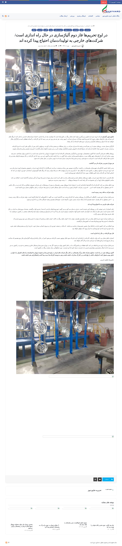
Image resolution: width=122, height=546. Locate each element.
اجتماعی (87, 26)
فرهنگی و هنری (81, 16)
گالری (45, 30)
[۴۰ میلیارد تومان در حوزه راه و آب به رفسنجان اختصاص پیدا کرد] (47, 515)
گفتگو (34, 30)
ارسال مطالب (63, 16)
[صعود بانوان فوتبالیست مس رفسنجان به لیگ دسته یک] (74, 514)
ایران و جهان (68, 30)
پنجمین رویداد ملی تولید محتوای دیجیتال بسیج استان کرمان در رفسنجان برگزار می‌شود (22, 526)
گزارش (40, 30)
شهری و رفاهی (58, 30)
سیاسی (98, 16)
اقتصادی (90, 16)
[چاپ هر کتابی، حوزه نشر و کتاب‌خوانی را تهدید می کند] (102, 515)
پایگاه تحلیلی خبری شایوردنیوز (110, 16)
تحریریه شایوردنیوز (76, 46)
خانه (92, 26)
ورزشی (72, 16)
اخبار (81, 30)
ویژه (51, 30)
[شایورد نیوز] (111, 8)
